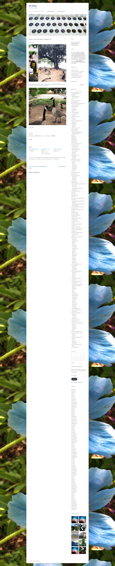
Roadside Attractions (75, 190)
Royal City (73, 192)
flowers (81, 54)
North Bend (74, 253)
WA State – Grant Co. (75, 226)
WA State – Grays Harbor (75, 229)
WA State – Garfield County (76, 223)
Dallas (73, 163)
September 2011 (74, 490)
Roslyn (73, 274)
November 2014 (74, 437)
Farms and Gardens (75, 127)
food (84, 54)
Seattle (83, 59)
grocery (76, 55)
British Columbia (74, 106)
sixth (72, 61)
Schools (72, 193)
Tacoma (79, 60)
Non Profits (73, 140)
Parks (72, 170)
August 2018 (73, 390)
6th (71, 52)
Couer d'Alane (74, 150)
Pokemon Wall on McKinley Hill (76, 75)
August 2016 (73, 407)
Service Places (74, 195)
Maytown (73, 325)
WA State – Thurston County (76, 322)
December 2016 (74, 402)
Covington (74, 245)
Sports (72, 196)
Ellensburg (74, 272)
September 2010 (74, 508)
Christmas (76, 53)
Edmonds (73, 314)
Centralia (73, 279)
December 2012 (74, 469)
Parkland (73, 298)
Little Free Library (75, 104)
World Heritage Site (75, 133)
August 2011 (73, 492)
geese (45, 158)
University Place (83, 62)
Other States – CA (74, 145)
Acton (73, 162)
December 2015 (74, 419)
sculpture (80, 59)
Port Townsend (75, 233)
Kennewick (74, 219)
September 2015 (74, 423)
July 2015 (72, 426)
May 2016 (73, 412)
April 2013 (73, 463)
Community (73, 54)
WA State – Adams (74, 213)
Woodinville (74, 262)
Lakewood (77, 56)
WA (75, 63)
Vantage (73, 276)
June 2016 (73, 410)
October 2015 (73, 422)
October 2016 (73, 404)
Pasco (73, 222)
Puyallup (79, 58)
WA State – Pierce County (75, 284)
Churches (73, 176)
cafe (74, 53)
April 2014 (73, 446)
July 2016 (72, 409)
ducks (42, 158)
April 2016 (73, 413)
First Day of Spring (62, 166)
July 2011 (72, 493)
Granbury (51, 157)
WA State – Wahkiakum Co (76, 331)
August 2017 (73, 392)
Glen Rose (74, 166)
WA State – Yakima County (76, 344)
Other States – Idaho (75, 149)
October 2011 (73, 489)
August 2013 (73, 457)
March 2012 (73, 482)
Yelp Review (46, 85)
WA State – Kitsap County (75, 264)
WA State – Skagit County (75, 309)
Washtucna (74, 216)
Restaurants (64, 157)
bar (84, 52)
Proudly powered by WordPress (34, 560)
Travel (72, 211)
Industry (72, 136)
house (74, 56)
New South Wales (75, 96)
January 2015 (73, 435)
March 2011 (73, 499)
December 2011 (74, 486)
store (74, 61)
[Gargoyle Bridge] (82, 543)
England (73, 122)
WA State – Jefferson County (76, 232)
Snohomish (74, 318)
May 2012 (73, 479)
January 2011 (73, 502)
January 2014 (73, 450)
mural (75, 57)
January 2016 (73, 417)
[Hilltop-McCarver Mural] (82, 535)
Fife (72, 291)
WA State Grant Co (74, 347)
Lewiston (73, 152)
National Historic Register (76, 132)
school (77, 59)
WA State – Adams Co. (75, 215)
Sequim (73, 235)
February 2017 (73, 399)
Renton (73, 256)
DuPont (73, 286)
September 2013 (74, 456)
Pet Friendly (73, 173)
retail (75, 59)
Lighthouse (73, 137)
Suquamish (74, 269)
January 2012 (73, 485)
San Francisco (74, 147)
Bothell (73, 242)
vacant (72, 63)
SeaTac (73, 258)
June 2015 (73, 427)
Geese (30, 127)
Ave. (79, 52)
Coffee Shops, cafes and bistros (43, 157)
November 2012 (74, 470)
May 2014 (73, 445)
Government (73, 129)
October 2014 (73, 439)
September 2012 (74, 473)
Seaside (73, 157)
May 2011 (73, 496)
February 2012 (73, 483)
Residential (73, 180)
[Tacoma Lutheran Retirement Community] (75, 519)
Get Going (32, 6)
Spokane (73, 321)
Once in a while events (75, 143)
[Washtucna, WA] (75, 535)
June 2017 (73, 394)
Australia (73, 94)
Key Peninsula (74, 295)
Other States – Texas (75, 160)
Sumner (73, 305)
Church (80, 53)
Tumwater (74, 328)
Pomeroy (73, 225)
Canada (72, 110)
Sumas (73, 335)
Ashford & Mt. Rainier (76, 285)
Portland (73, 156)
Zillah (73, 345)
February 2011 (73, 500)
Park (75, 58)
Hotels (72, 135)
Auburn (73, 238)
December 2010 (74, 503)
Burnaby (73, 107)
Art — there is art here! (75, 92)
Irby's (51, 158)
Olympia (73, 327)
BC (71, 99)
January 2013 (73, 468)
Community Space (74, 116)
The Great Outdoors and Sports (77, 206)
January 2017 (73, 400)
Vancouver (74, 109)
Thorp (73, 275)
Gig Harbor (74, 294)
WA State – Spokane (75, 319)
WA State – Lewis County (75, 278)
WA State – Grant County (76, 228)
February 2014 (73, 449)
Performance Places (75, 172)
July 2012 (72, 476)
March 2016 (73, 415)
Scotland (73, 125)
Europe (72, 117)
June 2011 (73, 495)
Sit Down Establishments (76, 188)
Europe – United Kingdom (75, 120)
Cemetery (73, 115)
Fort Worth (74, 165)
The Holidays (73, 208)
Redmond (74, 255)
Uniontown (74, 342)
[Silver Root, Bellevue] (82, 527)
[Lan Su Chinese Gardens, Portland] (82, 550)
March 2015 (73, 432)
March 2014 (73, 447)
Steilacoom (74, 304)
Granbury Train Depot (57, 149)
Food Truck (74, 185)
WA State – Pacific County (75, 281)
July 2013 (72, 459)
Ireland (73, 123)
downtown (77, 54)
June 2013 (73, 460)
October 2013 (73, 455)
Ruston (73, 301)
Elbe (73, 289)
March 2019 (73, 389)
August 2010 (73, 509)
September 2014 (74, 440)
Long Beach (74, 282)
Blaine (73, 334)
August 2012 (73, 475)
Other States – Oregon (75, 159)
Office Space (73, 142)
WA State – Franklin (74, 221)
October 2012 (73, 472)
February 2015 (73, 433)
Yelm (73, 329)
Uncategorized (31, 158)
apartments (74, 52)
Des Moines (74, 246)
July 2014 (72, 443)
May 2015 (73, 429)
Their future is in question (76, 209)
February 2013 (73, 466)
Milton (73, 252)
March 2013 (73, 465)
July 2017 (72, 393)
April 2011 (73, 498)
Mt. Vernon (74, 311)
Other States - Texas (57, 157)
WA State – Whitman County (76, 337)
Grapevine (74, 169)
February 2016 (73, 416)
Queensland (74, 97)
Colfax (73, 338)
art (77, 52)
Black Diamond (74, 241)
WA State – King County (75, 236)
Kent (73, 251)
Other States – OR (74, 155)
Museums (73, 139)
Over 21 (73, 186)
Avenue (81, 52)
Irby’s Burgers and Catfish (34, 149)
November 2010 (74, 505)
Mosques (73, 178)
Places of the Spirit (74, 175)
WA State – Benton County (76, 218)
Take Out (73, 189)
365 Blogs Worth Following (38, 11)
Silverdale (74, 268)
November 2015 (74, 420)
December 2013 (74, 452)
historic (82, 55)
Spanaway (74, 302)
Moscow (73, 153)
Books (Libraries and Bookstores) (77, 103)
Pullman (73, 341)
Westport (73, 231)
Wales (73, 126)
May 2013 (73, 462)
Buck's (40, 158)
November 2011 (74, 488)
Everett (73, 315)
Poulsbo (73, 266)
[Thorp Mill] (75, 527)
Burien (73, 243)
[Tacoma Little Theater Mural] (75, 550)
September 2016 (74, 406)
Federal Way (74, 248)
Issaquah (73, 249)
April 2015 (73, 430)
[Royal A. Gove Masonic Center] (82, 519)
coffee (82, 53)
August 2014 (73, 442)
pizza (77, 58)
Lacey (73, 324)
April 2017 (73, 396)
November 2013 (74, 453)
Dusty (73, 339)
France (73, 119)
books (72, 53)
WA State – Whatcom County (76, 332)
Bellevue (73, 239)
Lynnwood (74, 317)
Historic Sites (73, 130)
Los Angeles (74, 146)
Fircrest (73, 292)
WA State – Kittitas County (76, 271)
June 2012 (73, 478)
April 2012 (73, 480)
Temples (73, 179)
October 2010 (73, 506)
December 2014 (74, 436)
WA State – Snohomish (75, 312)
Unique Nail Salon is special (76, 77)
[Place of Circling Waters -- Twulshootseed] (75, 543)
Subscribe (74, 379)
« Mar (72, 362)
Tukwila (73, 261)
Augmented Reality (74, 93)
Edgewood (74, 288)
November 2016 (74, 403)
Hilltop (79, 55)
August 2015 (73, 425)
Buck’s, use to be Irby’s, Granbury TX (77, 71)
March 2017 (73, 397)
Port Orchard (74, 265)
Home (30, 11)
